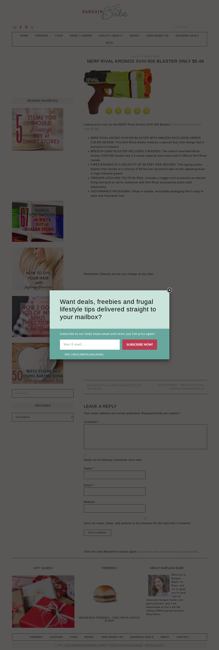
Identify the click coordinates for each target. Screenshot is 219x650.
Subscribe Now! (139, 344)
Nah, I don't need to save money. (84, 354)
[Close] (169, 290)
